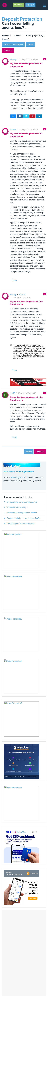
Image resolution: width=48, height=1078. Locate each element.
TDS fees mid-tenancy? (17, 507)
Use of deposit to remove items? (21, 523)
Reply (14, 279)
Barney (13, 59)
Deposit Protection (22, 19)
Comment (8, 50)
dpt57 (12, 393)
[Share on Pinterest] (32, 116)
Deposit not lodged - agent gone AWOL (24, 518)
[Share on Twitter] (26, 116)
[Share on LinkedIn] (39, 116)
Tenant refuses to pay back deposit (22, 512)
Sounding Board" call (20, 477)
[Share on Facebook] (20, 116)
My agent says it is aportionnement (22, 501)
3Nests (13, 129)
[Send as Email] (13, 116)
